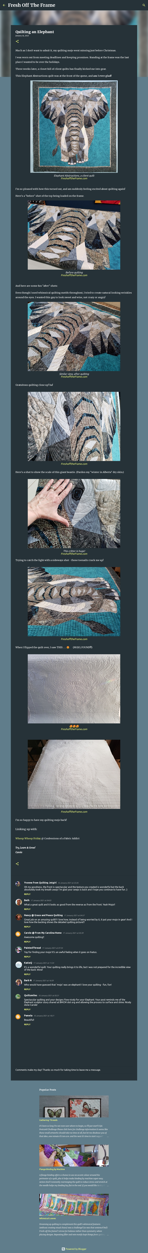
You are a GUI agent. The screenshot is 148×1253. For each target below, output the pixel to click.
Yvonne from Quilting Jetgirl (40, 882)
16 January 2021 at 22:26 (68, 883)
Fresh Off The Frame (31, 5)
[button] (17, 42)
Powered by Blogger (75, 1249)
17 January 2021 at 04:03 (40, 900)
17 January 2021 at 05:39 (73, 933)
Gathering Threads (48, 1120)
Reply (27, 894)
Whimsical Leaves (47, 1218)
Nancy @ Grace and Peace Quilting (43, 915)
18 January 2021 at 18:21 (44, 1016)
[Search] (59, 5)
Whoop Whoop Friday (28, 838)
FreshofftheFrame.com (74, 178)
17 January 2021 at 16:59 (43, 980)
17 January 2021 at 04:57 (74, 915)
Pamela (28, 1015)
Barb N (28, 980)
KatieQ (28, 962)
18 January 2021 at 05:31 (48, 995)
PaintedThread (32, 947)
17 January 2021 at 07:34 (52, 948)
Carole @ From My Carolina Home (43, 932)
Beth (26, 900)
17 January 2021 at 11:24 (43, 963)
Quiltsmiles (30, 995)
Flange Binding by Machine (52, 1169)
